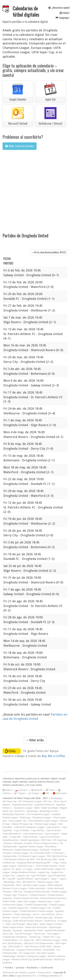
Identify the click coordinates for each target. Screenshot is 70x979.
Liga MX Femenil (25, 878)
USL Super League (45, 953)
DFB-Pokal (46, 840)
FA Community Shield (40, 853)
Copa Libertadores (12, 833)
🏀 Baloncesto (60, 793)
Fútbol (8, 790)
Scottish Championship (36, 904)
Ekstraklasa (50, 846)
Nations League (45, 882)
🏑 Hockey (33, 793)
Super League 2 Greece (51, 924)
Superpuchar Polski (33, 930)
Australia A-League (23, 808)
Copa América (53, 827)
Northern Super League (34, 885)
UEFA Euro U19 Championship (38, 943)
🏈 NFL (45, 793)
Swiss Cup (8, 933)
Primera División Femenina (53, 898)
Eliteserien (8, 849)
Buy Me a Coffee (54, 756)
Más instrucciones (21, 146)
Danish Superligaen (29, 840)
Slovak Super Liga (43, 917)
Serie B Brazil (27, 917)
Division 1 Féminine (13, 843)
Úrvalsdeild (49, 949)
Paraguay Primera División (37, 891)
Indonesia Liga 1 (26, 866)
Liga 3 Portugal (38, 875)
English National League (26, 849)
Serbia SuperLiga (22, 914)
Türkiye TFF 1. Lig (51, 937)
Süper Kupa (32, 924)
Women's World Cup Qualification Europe (32, 959)
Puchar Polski (9, 901)
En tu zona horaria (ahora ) (50, 252)
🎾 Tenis (50, 790)
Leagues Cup (23, 875)
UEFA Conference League (48, 940)
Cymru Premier (30, 837)
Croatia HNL (15, 837)
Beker (37, 808)
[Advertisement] (35, 189)
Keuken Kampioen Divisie (24, 872)
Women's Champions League (31, 956)
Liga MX (11, 878)
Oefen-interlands (37, 888)
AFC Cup (47, 801)
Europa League (20, 853)
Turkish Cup (35, 937)
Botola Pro (20, 811)
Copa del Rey (37, 830)
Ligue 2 (63, 878)
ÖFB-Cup (17, 891)
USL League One (27, 953)
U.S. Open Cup (26, 940)
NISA (18, 885)
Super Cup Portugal (15, 924)
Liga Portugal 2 (41, 878)
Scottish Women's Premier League (36, 911)
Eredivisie (44, 849)
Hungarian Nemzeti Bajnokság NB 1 (34, 862)
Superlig (7, 930)
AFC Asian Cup (10, 801)
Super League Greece (13, 927)
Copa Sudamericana (33, 833)
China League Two (17, 820)
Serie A (36, 914)
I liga (55, 862)
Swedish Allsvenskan (55, 930)
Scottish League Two (40, 908)
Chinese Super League (45, 824)
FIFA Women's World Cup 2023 (19, 859)
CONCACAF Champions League (29, 827)
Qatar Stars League (26, 901)
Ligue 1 (54, 878)
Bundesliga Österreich (13, 814)
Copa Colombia (21, 830)
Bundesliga (32, 811)
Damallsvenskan (11, 840)
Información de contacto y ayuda (19, 972)
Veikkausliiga (9, 956)
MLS (19, 882)
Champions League (41, 817)
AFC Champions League (30, 801)
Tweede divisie (10, 940)
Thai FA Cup (39, 933)
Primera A (23, 895)
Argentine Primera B (44, 804)
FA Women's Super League (32, 856)
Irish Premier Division (46, 866)
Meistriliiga (9, 882)
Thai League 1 (53, 933)
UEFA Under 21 (15, 946)
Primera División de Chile (26, 898)
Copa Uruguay (52, 833)
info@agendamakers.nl (50, 975)
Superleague (55, 927)
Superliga (17, 930)
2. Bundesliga (55, 798)
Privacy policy (44, 972)
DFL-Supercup (60, 840)
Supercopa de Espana (36, 927)
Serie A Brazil (47, 914)
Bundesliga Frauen (49, 811)
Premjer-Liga (10, 895)
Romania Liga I (45, 901)
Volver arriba (36, 740)
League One (57, 872)
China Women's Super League (43, 820)
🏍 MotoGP (36, 790)
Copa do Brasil (53, 830)
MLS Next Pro (29, 882)
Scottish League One (18, 908)
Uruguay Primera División (28, 949)
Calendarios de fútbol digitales (26, 11)
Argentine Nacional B (22, 804)
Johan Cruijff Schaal (44, 869)
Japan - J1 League (24, 869)
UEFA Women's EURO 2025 (38, 946)
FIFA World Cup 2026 (46, 859)
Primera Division (38, 895)
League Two (9, 875)
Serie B (15, 917)
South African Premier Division (27, 920)
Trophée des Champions (15, 937)
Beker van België (50, 808)
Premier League (59, 891)
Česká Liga (25, 817)
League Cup (43, 872)
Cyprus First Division (49, 837)
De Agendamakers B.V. (25, 975)
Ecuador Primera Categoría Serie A (41, 843)
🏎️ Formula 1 (21, 790)
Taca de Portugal (23, 933)
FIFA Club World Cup (57, 856)
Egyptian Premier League (31, 846)
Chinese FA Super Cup (22, 824)
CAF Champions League (37, 814)
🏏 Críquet (19, 793)
